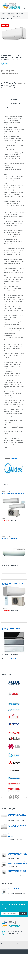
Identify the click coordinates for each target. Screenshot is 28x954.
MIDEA (9, 461)
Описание (14, 99)
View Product (24, 527)
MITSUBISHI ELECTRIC (11, 658)
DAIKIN (8, 524)
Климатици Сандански (8, 944)
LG (7, 569)
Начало (3, 13)
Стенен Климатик (11, 13)
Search (14, 952)
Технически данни (14, 103)
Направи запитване (14, 108)
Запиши (23, 913)
